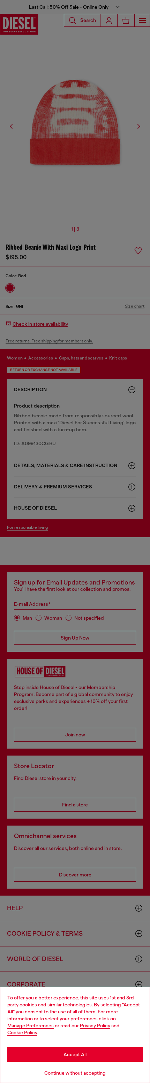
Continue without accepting (75, 1073)
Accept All (75, 1054)
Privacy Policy (95, 1025)
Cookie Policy (22, 1032)
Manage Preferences (30, 1025)
